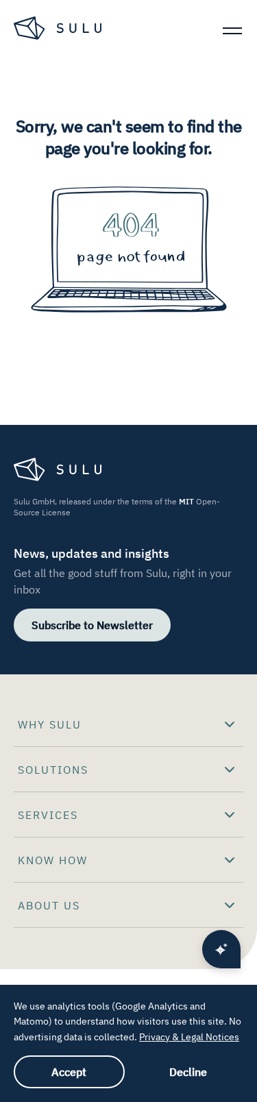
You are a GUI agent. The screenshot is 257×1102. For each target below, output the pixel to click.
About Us (49, 905)
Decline (188, 1072)
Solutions (53, 769)
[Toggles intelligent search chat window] (221, 949)
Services (48, 815)
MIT (186, 501)
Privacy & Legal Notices (189, 1037)
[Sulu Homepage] (59, 30)
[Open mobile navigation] (232, 30)
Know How (53, 860)
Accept (68, 1072)
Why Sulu (50, 724)
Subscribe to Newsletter (92, 625)
